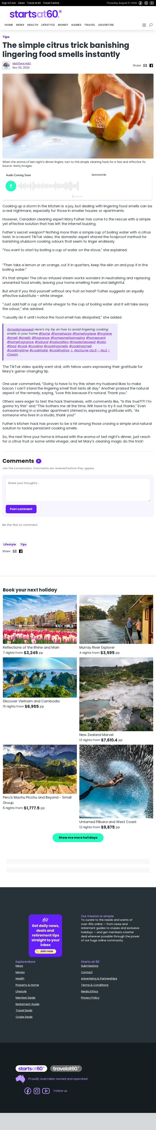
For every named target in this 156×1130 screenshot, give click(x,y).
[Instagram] (146, 3)
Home (9, 25)
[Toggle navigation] (144, 25)
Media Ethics (89, 991)
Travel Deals (24, 1010)
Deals (21, 3)
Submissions (89, 966)
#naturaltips (58, 342)
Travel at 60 (34, 3)
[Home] (36, 14)
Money (63, 25)
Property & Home (27, 985)
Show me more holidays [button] (78, 837)
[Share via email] (145, 65)
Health (32, 25)
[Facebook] (140, 3)
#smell (12, 338)
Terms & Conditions (94, 985)
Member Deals (25, 998)
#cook (22, 346)
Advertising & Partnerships (99, 978)
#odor (101, 342)
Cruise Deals (24, 1017)
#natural (42, 342)
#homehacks (61, 333)
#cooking (35, 346)
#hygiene (104, 333)
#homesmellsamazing (68, 338)
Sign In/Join (9, 3)
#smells (25, 338)
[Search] (151, 25)
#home (44, 333)
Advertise (106, 25)
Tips (23, 544)
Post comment (21, 509)
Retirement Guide (27, 1004)
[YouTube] (152, 3)
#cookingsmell (80, 346)
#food (12, 346)
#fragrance (41, 338)
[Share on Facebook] (151, 65)
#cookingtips (59, 350)
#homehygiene (84, 333)
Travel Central (51, 3)
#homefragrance (20, 342)
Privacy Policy (90, 998)
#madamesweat (83, 342)
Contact (87, 972)
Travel (89, 25)
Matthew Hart (22, 63)
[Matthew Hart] (6, 65)
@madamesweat (20, 329)
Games (76, 25)
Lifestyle (48, 25)
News (20, 25)
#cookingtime (18, 350)
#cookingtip (38, 350)
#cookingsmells (56, 346)
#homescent (96, 338)
